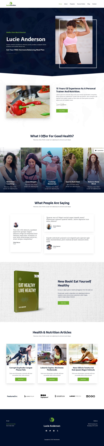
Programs (72, 4)
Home (60, 4)
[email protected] (10, 424)
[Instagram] (54, 430)
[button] (7, 102)
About (65, 4)
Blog (88, 4)
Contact (94, 4)
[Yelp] (57, 430)
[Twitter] (50, 430)
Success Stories (81, 4)
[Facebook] (46, 430)
